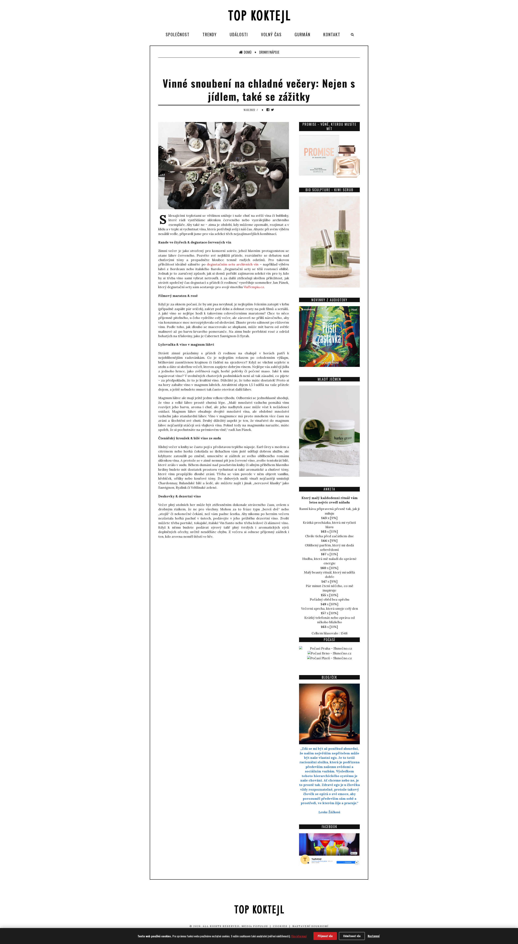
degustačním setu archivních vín (233, 264)
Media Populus (255, 926)
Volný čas (271, 34)
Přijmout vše (325, 936)
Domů (248, 52)
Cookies (280, 926)
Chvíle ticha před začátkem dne (329, 536)
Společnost (178, 34)
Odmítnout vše (352, 936)
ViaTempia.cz (254, 287)
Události (239, 34)
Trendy (210, 34)
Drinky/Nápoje (269, 52)
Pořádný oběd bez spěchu (329, 599)
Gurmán (302, 34)
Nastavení (374, 936)
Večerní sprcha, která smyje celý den (329, 608)
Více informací (299, 936)
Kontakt (331, 34)
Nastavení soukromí (310, 926)
